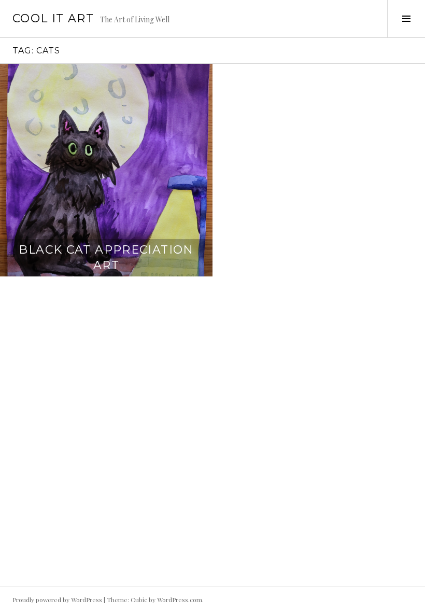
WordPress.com (179, 599)
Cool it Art (53, 18)
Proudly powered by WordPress (57, 599)
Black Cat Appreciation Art (106, 257)
